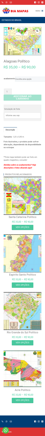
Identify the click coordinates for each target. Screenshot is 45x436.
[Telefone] (2, 2)
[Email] (11, 2)
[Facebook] (35, 2)
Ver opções (22, 227)
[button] (37, 31)
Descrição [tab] (10, 130)
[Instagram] (39, 2)
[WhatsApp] (6, 2)
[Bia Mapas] (16, 9)
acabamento (9, 78)
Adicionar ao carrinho (22, 97)
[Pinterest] (42, 2)
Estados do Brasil (12, 20)
